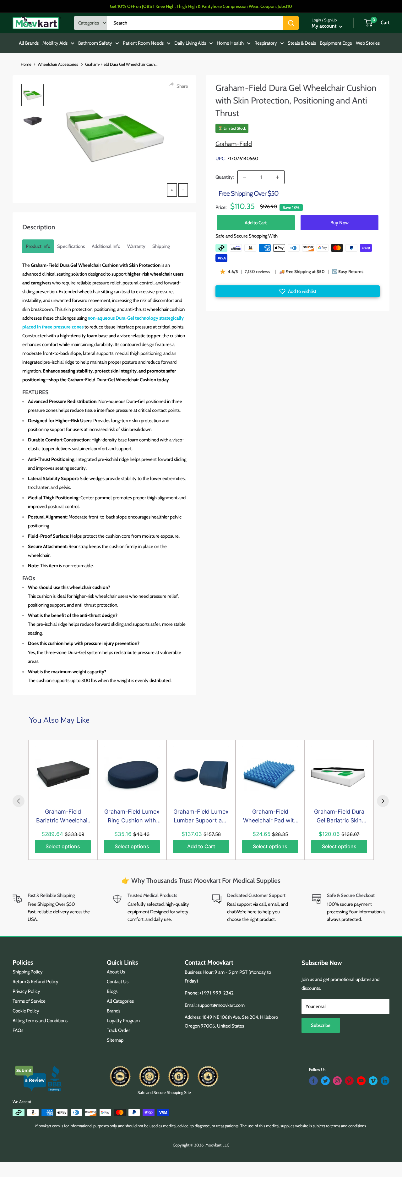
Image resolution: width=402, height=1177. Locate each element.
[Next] (383, 801)
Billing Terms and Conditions (40, 1020)
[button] (297, 291)
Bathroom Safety (95, 43)
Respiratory (265, 43)
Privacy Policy (26, 991)
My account (325, 26)
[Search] (291, 23)
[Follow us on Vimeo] (373, 1080)
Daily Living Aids (190, 43)
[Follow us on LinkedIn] (385, 1080)
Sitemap (115, 1040)
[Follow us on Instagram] (337, 1080)
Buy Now (339, 223)
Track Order (118, 1030)
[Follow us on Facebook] (313, 1080)
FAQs (18, 1030)
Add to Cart (256, 223)
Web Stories (368, 43)
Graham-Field (233, 144)
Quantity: (224, 177)
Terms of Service (29, 1001)
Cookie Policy (26, 1011)
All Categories (120, 1001)
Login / (317, 19)
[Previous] (18, 801)
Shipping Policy (28, 972)
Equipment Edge (336, 43)
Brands (113, 1011)
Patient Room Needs (143, 43)
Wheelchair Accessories (58, 64)
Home (26, 64)
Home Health (230, 43)
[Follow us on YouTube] (361, 1080)
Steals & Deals (302, 43)
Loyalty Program (123, 1020)
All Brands (29, 43)
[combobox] (195, 23)
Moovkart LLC (217, 1144)
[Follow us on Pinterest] (349, 1080)
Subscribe (320, 1025)
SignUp (330, 19)
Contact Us (117, 981)
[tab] (38, 246)
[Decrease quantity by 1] (244, 177)
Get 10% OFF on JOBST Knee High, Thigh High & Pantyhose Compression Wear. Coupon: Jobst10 (201, 6)
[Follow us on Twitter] (325, 1080)
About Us (116, 972)
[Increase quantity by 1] (277, 177)
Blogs (112, 991)
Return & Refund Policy (35, 981)
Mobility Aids (55, 43)
